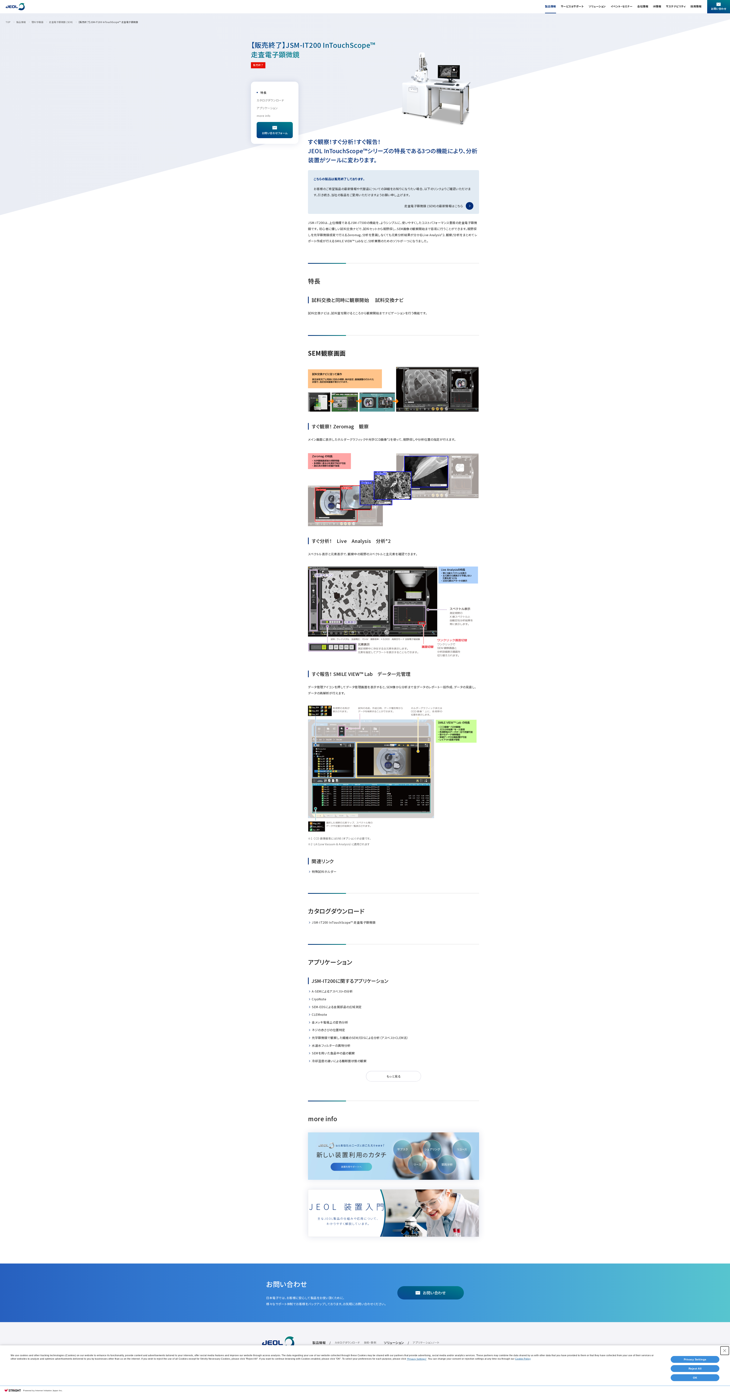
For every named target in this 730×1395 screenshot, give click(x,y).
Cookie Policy (523, 1359)
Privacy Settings (695, 1359)
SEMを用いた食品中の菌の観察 (333, 1053)
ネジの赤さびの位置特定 (328, 1030)
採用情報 (695, 6)
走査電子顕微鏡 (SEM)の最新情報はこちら (433, 206)
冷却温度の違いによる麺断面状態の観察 (339, 1061)
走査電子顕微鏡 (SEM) (61, 22)
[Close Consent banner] (724, 1350)
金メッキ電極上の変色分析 (330, 1022)
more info (264, 116)
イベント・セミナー (622, 6)
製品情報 (550, 6)
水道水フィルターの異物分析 (331, 1045)
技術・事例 (370, 1342)
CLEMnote (319, 1014)
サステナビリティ (676, 6)
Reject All (695, 1368)
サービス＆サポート (572, 6)
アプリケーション (267, 108)
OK (695, 1377)
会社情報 (642, 6)
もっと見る (393, 1076)
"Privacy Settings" (417, 1359)
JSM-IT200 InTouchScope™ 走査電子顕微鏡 (344, 922)
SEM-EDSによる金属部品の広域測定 (337, 1007)
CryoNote (319, 999)
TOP (8, 22)
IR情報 (657, 6)
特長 (263, 93)
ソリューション (597, 6)
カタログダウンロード (270, 100)
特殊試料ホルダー (324, 871)
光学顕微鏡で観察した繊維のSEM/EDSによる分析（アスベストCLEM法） (360, 1037)
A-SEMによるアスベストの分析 (332, 991)
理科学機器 (38, 22)
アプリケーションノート (426, 1342)
